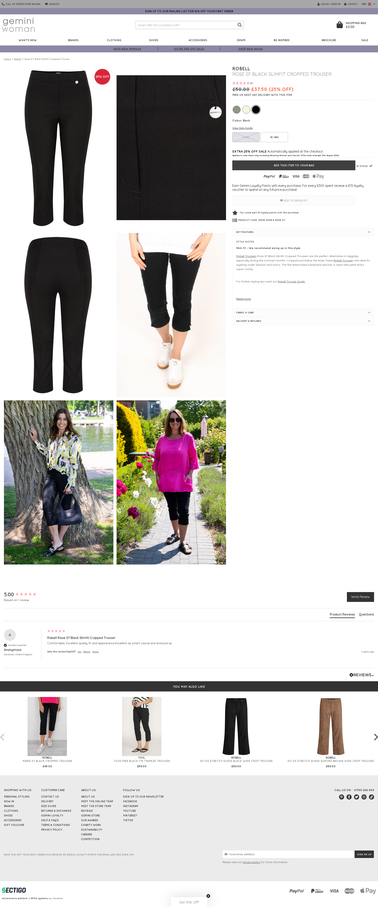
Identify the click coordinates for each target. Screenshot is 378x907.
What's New (28, 40)
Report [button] (86, 651)
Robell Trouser (343, 260)
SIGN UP (336, 4)
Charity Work (91, 825)
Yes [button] (79, 651)
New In (9, 801)
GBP (364, 4)
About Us (88, 796)
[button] (189, 902)
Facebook (130, 801)
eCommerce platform (15, 898)
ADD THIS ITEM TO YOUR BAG (294, 165)
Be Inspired (282, 40)
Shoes (153, 40)
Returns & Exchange (56, 810)
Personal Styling (17, 796)
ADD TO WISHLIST (295, 200)
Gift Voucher (14, 825)
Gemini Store (90, 815)
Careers (86, 834)
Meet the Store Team (96, 806)
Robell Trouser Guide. (291, 281)
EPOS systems (39, 898)
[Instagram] (364, 797)
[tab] (342, 615)
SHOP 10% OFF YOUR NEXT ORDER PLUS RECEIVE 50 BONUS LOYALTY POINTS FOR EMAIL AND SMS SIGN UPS (69, 854)
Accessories (198, 40)
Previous (2, 733)
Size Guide (48, 806)
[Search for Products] (240, 25)
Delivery (47, 801)
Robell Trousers (246, 256)
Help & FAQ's (50, 820)
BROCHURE (329, 40)
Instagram (130, 806)
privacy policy (251, 862)
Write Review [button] (360, 597)
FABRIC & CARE (245, 312)
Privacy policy (51, 829)
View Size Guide (242, 128)
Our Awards (89, 820)
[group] (24, 594)
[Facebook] (349, 797)
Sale (364, 40)
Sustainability (91, 829)
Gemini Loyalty (52, 815)
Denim (241, 40)
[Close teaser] (208, 896)
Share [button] (95, 651)
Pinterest (130, 815)
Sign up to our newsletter (143, 796)
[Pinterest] (341, 797)
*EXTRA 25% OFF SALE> (189, 48)
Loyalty (352, 4)
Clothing (114, 40)
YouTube (129, 810)
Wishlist (53, 4)
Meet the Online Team (97, 801)
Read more (243, 299)
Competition (90, 839)
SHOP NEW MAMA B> (127, 48)
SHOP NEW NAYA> (250, 48)
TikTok (128, 820)
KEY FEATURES (245, 232)
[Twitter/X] (356, 797)
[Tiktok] (371, 797)
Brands (73, 40)
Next (376, 733)
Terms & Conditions (55, 825)
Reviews (87, 810)
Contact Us (50, 796)
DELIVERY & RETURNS (248, 321)
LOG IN (324, 4)
